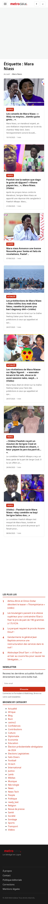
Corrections (9, 884)
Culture (11, 732)
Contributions (15, 729)
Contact (7, 875)
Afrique (11, 712)
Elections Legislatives (18, 753)
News (11, 788)
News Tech (13, 791)
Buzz (10, 718)
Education (13, 743)
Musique (12, 781)
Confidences (14, 725)
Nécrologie (13, 784)
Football (12, 760)
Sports (11, 822)
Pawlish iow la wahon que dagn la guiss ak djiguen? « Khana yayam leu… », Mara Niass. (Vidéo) (23, 184)
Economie (13, 739)
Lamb (11, 774)
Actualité (11, 296)
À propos (7, 870)
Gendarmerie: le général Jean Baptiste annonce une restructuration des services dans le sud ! (25, 642)
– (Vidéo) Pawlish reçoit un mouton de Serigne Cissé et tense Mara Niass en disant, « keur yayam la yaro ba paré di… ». (23, 446)
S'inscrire (24, 689)
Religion (12, 805)
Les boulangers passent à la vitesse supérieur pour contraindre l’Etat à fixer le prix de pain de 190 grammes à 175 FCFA (25, 618)
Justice (11, 770)
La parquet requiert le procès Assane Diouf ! (26, 630)
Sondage (12, 819)
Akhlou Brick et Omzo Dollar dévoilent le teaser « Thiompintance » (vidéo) (26, 604)
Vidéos (11, 829)
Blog (10, 715)
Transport (13, 826)
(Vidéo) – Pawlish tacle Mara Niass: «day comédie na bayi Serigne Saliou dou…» (22, 512)
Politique (12, 798)
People (10, 109)
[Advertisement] (24, 33)
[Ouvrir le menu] (5, 3)
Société (10, 244)
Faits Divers (14, 757)
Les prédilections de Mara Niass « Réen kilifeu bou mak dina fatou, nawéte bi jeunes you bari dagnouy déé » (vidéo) (23, 305)
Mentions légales (11, 888)
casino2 (12, 722)
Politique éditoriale (12, 879)
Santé (11, 812)
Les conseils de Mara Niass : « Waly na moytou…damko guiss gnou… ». (23, 116)
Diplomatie (13, 736)
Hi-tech (11, 763)
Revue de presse (16, 809)
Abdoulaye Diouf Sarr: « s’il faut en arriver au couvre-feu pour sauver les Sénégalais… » (26, 656)
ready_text (13, 802)
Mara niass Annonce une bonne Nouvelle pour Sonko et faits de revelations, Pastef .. (23, 251)
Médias (11, 777)
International (14, 767)
